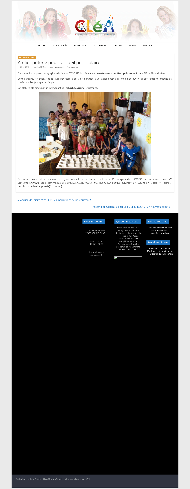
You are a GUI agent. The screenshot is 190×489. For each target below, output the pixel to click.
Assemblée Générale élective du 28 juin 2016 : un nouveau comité (133, 206)
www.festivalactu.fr (160, 230)
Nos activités (60, 45)
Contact (147, 45)
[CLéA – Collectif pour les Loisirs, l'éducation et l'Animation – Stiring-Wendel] (95, 3)
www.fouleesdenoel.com (160, 227)
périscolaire (61, 67)
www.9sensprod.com (160, 233)
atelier (52, 67)
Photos (118, 45)
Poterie (69, 67)
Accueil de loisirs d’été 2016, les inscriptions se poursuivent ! (54, 200)
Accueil (42, 45)
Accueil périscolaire (26, 57)
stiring (75, 67)
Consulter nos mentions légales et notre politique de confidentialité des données (160, 251)
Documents (80, 45)
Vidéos (132, 45)
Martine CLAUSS (40, 67)
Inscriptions (100, 45)
